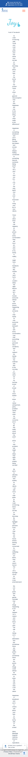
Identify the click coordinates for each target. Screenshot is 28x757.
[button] (23, 10)
